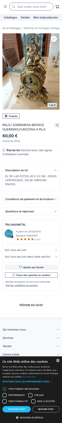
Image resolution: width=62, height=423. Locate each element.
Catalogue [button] (10, 17)
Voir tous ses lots (15, 250)
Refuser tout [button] (46, 409)
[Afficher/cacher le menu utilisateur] (4, 6)
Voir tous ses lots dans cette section (27, 256)
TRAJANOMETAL (15, 224)
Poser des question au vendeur (33, 275)
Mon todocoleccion (45, 17)
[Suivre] (54, 39)
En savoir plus (29, 376)
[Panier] (57, 6)
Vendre (25, 17)
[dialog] (31, 389)
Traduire (13, 116)
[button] (31, 170)
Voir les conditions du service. (21, 285)
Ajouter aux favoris (33, 267)
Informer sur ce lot (31, 304)
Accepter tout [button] (16, 409)
